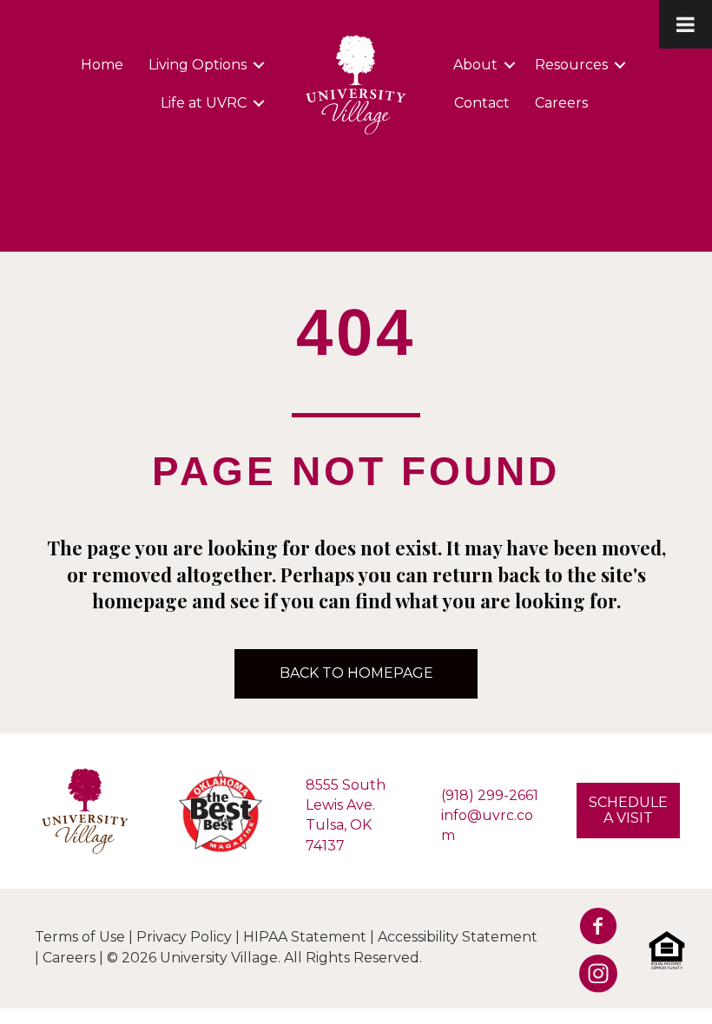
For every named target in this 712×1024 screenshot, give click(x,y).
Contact (482, 103)
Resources (571, 64)
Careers (561, 103)
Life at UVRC (204, 103)
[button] (259, 65)
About (475, 64)
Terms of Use (80, 937)
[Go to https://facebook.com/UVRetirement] (592, 930)
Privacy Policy (184, 937)
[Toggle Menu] (685, 24)
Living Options (197, 64)
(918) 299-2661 (489, 795)
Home (102, 64)
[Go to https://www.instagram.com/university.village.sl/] (592, 978)
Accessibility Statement (457, 937)
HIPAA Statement (304, 937)
